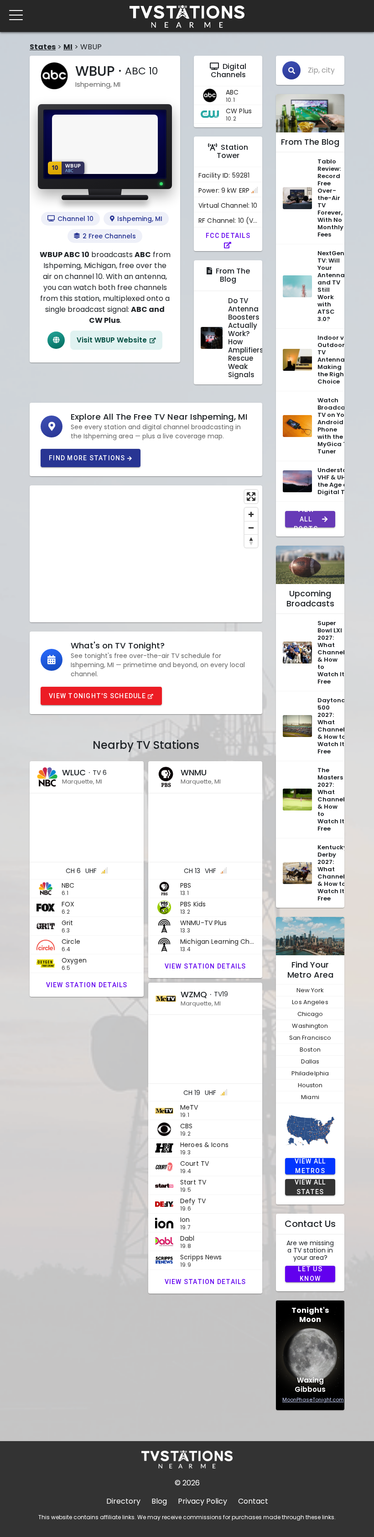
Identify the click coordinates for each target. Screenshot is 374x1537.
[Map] (146, 553)
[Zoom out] (251, 527)
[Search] (291, 70)
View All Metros (310, 1166)
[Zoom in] (251, 514)
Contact (253, 1501)
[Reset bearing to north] (251, 540)
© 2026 (187, 1483)
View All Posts (306, 519)
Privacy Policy (202, 1501)
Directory (123, 1501)
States (43, 47)
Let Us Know (310, 1274)
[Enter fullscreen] (251, 496)
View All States (310, 1187)
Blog (159, 1501)
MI (68, 47)
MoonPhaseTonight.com (313, 1399)
